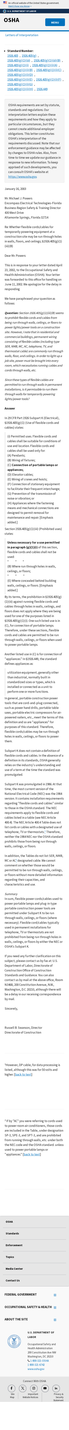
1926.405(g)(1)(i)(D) (20, 75)
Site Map (12, 1396)
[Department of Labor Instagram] (34, 1388)
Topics (10, 1257)
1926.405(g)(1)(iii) (18, 60)
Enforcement (14, 1245)
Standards (12, 1233)
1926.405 (12, 56)
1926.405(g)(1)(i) (18, 65)
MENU (55, 22)
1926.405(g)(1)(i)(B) (20, 70)
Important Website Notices (30, 1396)
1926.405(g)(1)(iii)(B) (47, 60)
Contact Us (13, 1280)
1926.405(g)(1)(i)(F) (48, 79)
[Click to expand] (34, 4)
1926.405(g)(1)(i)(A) (44, 65)
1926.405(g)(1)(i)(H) (20, 89)
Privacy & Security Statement (58, 1397)
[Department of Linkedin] (56, 1388)
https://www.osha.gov (22, 177)
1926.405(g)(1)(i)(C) (48, 70)
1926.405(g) (29, 56)
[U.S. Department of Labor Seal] (14, 1341)
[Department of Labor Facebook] (11, 1388)
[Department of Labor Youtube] (45, 1388)
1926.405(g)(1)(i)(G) (20, 84)
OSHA (11, 20)
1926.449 (42, 89)
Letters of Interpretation (21, 35)
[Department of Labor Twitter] (22, 1388)
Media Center (14, 1268)
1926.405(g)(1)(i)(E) (20, 79)
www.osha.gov (36, 1369)
